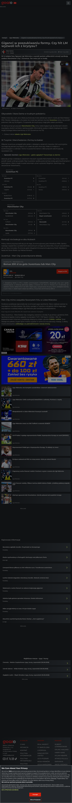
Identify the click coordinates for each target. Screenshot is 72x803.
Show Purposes (35, 799)
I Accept (35, 794)
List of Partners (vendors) (10, 790)
